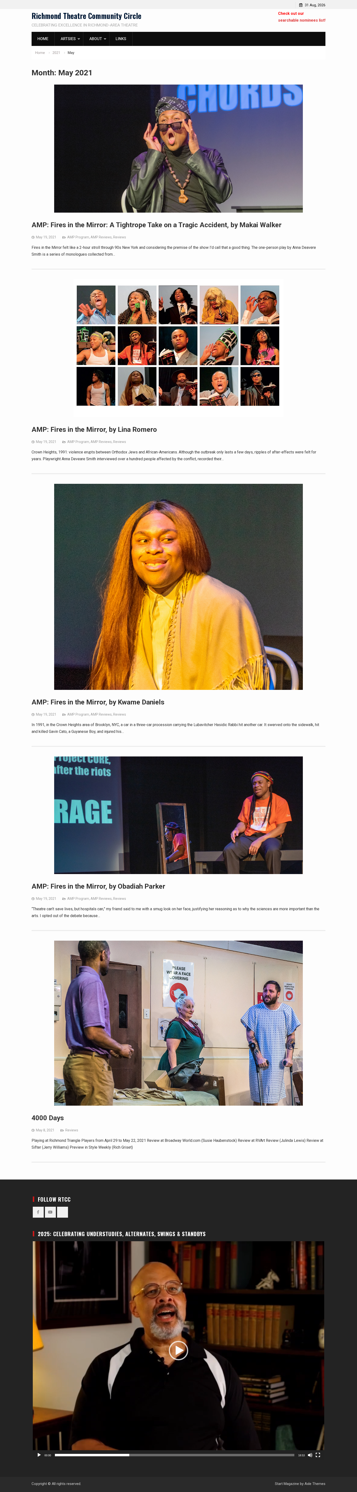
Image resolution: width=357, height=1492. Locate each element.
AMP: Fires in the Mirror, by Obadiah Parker (98, 886)
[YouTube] (50, 1212)
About (95, 38)
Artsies (68, 38)
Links (121, 38)
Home (42, 38)
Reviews (119, 237)
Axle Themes (315, 1484)
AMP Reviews (101, 237)
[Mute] (310, 1455)
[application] (178, 1350)
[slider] (174, 1455)
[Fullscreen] (317, 1455)
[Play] (39, 1455)
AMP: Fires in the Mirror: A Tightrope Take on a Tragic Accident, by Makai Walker (156, 225)
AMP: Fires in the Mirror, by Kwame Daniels (98, 702)
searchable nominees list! (301, 20)
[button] (178, 1350)
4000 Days (48, 1118)
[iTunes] (62, 1212)
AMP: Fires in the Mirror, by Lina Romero (94, 429)
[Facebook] (38, 1212)
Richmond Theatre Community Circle (86, 15)
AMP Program (78, 237)
